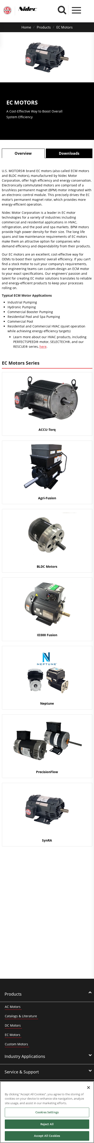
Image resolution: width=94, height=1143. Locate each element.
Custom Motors (16, 1044)
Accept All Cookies (47, 1136)
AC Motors (13, 1006)
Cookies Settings (47, 1112)
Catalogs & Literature (21, 1016)
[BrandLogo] (7, 11)
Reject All (47, 1124)
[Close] (89, 1088)
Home (26, 27)
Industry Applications (25, 1056)
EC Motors (64, 27)
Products (44, 27)
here (43, 346)
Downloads (69, 153)
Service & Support (22, 1072)
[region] (47, 1112)
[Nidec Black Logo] (36, 8)
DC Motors (13, 1025)
